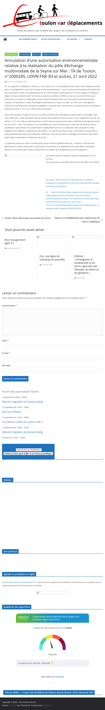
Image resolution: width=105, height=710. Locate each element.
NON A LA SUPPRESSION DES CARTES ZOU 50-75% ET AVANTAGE (77, 220)
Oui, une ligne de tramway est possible (52, 257)
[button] (61, 39)
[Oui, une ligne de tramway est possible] (52, 237)
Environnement (11, 54)
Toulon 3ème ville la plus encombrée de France (27, 218)
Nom (5, 340)
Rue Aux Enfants (11, 411)
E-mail (6, 353)
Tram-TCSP (36, 54)
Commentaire (9, 305)
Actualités (72, 39)
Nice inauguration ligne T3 (15, 241)
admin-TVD (23, 82)
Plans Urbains (25, 54)
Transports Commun (50, 54)
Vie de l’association (50, 39)
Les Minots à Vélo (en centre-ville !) (22, 422)
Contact (88, 39)
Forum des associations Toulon (20, 391)
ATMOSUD (59, 677)
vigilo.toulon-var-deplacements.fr (22, 582)
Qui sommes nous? (28, 39)
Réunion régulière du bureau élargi (22, 401)
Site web (6, 365)
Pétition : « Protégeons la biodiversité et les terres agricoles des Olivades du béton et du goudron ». (86, 264)
